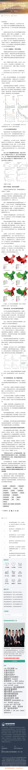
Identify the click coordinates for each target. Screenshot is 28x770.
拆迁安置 (10, 685)
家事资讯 (15, 11)
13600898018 (4, 748)
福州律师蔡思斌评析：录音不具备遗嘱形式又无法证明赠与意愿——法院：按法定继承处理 (14, 604)
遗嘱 (14, 710)
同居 (16, 668)
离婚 (13, 497)
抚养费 (5, 685)
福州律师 (22, 492)
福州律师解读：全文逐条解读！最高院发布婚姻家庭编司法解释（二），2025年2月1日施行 (17, 548)
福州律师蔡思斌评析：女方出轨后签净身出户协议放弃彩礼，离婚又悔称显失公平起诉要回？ (14, 599)
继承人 (18, 499)
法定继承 (13, 490)
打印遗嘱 (9, 683)
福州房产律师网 (6, 762)
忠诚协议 (21, 681)
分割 (5, 668)
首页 (11, 11)
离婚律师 (18, 497)
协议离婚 (5, 486)
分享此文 (5, 510)
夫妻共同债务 (9, 671)
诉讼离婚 (6, 704)
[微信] (11, 511)
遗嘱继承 (22, 710)
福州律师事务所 (17, 692)
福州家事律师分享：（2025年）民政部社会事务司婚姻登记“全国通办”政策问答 (17, 535)
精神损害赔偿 (6, 499)
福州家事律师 (14, 492)
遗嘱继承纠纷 (6, 506)
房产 (5, 683)
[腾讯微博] (14, 511)
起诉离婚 (7, 710)
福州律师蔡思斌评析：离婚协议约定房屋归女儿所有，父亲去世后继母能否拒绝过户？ (14, 601)
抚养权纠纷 (5, 490)
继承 (13, 499)
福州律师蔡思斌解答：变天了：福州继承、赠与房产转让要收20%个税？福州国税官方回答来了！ (17, 524)
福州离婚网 (8, 760)
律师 (21, 488)
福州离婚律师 (15, 495)
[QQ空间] (16, 511)
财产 (11, 704)
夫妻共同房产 (12, 486)
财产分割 (17, 704)
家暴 (13, 681)
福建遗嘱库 (11, 765)
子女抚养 (15, 488)
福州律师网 (20, 763)
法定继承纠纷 (20, 490)
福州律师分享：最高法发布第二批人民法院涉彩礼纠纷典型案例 (17, 541)
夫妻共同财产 (21, 486)
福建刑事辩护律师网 (22, 762)
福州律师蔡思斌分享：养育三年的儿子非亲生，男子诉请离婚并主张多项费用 (14, 592)
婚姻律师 (7, 679)
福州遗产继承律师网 (15, 760)
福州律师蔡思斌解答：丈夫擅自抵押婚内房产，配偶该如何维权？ (14, 606)
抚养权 (14, 683)
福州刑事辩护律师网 (14, 762)
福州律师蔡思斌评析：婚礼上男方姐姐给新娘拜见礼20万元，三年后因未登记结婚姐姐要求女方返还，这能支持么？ (14, 597)
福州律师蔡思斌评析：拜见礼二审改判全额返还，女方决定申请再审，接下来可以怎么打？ (14, 594)
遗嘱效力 (17, 710)
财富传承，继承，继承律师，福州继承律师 (11, 504)
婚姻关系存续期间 (7, 488)
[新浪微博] (9, 511)
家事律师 (7, 681)
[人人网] (18, 511)
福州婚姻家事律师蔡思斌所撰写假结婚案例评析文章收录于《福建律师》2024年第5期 (17, 555)
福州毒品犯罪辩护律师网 (13, 763)
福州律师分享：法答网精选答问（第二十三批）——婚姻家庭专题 (17, 530)
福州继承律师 (6, 497)
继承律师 (10, 702)
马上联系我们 (14, 661)
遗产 (11, 710)
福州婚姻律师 (6, 492)
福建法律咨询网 (5, 763)
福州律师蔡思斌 (6, 495)
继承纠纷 (5, 501)
